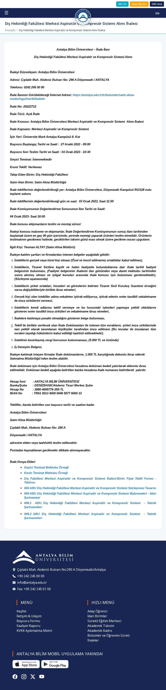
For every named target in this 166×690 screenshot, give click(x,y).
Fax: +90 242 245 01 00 (34, 589)
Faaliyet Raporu (28, 626)
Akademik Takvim (100, 626)
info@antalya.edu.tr (32, 582)
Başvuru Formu (28, 621)
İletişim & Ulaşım (29, 616)
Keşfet (21, 611)
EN (157, 13)
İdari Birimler (97, 616)
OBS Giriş (157, 3)
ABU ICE (122, 3)
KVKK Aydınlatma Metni (34, 630)
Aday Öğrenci (139, 3)
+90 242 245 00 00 (30, 576)
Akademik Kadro (99, 630)
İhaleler (93, 640)
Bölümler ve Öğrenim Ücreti (108, 635)
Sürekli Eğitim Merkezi (104, 621)
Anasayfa (10, 30)
